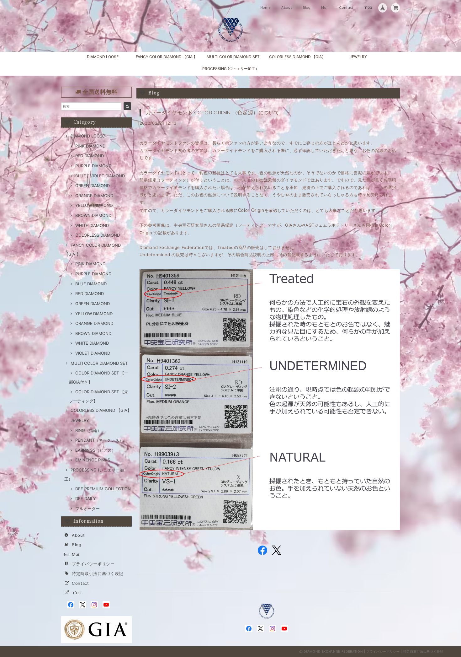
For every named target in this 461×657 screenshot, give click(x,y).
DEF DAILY (85, 498)
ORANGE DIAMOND (94, 195)
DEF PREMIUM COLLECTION (103, 488)
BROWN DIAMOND (93, 215)
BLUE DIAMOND (91, 283)
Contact (346, 7)
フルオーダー (87, 508)
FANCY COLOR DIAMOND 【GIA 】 (166, 56)
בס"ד (368, 7)
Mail (325, 7)
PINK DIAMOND (90, 145)
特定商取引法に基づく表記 (97, 573)
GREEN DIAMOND (92, 185)
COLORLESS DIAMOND (97, 235)
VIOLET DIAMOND (92, 353)
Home (265, 7)
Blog (307, 7)
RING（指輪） (88, 430)
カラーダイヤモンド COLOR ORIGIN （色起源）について (212, 112)
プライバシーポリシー (93, 563)
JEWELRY (358, 56)
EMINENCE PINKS (92, 459)
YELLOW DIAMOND (94, 313)
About (286, 7)
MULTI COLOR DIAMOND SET (233, 56)
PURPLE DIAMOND (93, 165)
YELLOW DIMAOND (94, 205)
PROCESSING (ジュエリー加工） (230, 68)
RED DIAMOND (89, 155)
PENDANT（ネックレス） (99, 440)
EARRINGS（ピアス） (95, 450)
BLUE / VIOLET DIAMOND (100, 175)
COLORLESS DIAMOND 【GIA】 (297, 56)
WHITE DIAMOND (92, 225)
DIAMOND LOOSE (103, 56)
